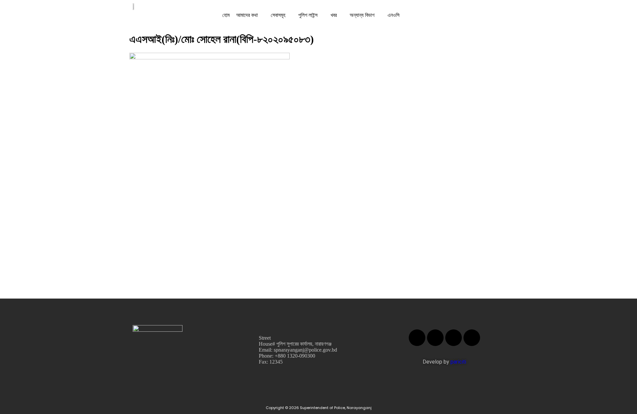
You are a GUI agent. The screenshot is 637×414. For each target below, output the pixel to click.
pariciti (458, 362)
